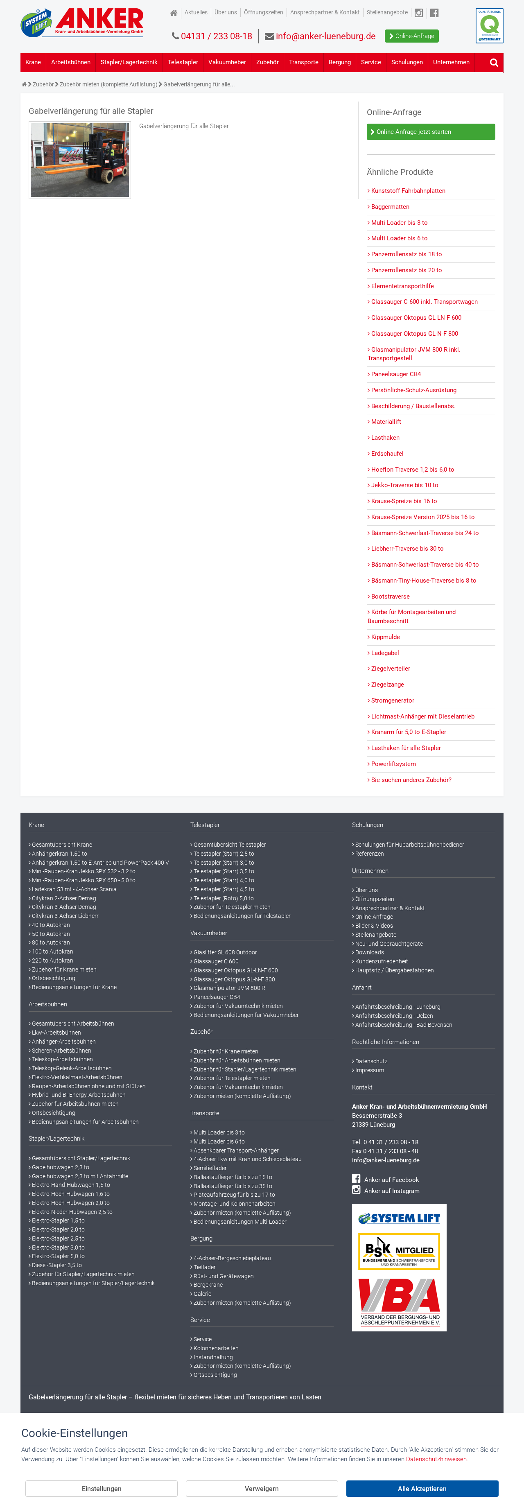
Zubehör (267, 62)
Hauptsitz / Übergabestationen (394, 970)
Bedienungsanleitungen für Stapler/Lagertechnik (93, 1283)
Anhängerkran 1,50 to (59, 853)
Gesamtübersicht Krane (61, 844)
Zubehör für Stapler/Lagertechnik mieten (83, 1274)
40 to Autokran (50, 925)
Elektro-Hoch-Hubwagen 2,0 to (70, 1203)
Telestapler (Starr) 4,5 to (223, 889)
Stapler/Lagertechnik (129, 62)
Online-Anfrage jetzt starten (413, 132)
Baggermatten (389, 206)
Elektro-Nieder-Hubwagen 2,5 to (72, 1212)
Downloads (369, 952)
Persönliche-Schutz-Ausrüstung (413, 390)
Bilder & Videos (373, 925)
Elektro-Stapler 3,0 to (58, 1247)
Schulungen (407, 62)
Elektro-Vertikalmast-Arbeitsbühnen (76, 1077)
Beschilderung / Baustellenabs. (413, 406)
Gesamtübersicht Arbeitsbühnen (72, 1023)
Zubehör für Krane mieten (64, 969)
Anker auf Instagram (391, 1191)
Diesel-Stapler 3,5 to (56, 1265)
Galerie (201, 1293)
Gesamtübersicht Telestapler (229, 844)
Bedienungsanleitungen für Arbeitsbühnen (85, 1122)
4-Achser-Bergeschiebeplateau (231, 1258)
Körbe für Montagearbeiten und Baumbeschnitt (412, 616)
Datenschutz (371, 1061)
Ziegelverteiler (390, 668)
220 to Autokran (52, 960)
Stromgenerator (392, 700)
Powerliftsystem (393, 764)
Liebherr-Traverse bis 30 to (407, 548)
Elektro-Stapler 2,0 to (58, 1229)
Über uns (226, 12)
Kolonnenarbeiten (215, 1348)
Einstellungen (102, 1489)
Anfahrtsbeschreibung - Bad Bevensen (403, 1024)
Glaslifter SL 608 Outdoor (224, 952)
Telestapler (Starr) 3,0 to (223, 862)
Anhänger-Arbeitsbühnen (63, 1041)
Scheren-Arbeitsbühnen (61, 1050)
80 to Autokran (50, 942)
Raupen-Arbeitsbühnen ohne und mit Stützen (88, 1086)
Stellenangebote (387, 12)
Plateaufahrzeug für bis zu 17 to (233, 1194)
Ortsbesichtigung (53, 978)
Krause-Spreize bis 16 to (403, 501)
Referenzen (369, 853)
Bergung (340, 62)
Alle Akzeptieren (422, 1489)
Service (371, 62)
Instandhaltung (212, 1357)
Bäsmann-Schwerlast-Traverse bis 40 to (424, 564)
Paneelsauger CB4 (395, 374)
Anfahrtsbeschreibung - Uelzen (393, 1015)
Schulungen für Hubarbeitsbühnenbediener (409, 844)
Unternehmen (451, 62)
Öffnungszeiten (263, 12)
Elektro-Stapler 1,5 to (58, 1220)
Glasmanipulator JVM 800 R (228, 988)
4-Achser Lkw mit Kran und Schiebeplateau (247, 1159)
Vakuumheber (227, 62)
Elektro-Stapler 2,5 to (58, 1238)
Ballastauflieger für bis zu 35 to (232, 1186)
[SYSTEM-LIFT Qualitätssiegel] (490, 25)
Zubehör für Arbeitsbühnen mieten (75, 1104)
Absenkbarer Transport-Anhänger (235, 1150)
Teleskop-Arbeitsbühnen (62, 1059)
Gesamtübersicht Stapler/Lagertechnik (80, 1158)
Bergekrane (207, 1284)
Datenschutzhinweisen (436, 1459)
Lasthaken (385, 437)
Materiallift (385, 421)
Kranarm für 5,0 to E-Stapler (408, 732)
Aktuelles (196, 12)
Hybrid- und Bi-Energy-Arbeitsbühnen (78, 1094)
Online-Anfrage (414, 36)
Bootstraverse (390, 596)
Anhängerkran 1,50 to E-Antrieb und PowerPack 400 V (100, 862)
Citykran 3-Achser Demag (63, 907)
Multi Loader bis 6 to (399, 238)
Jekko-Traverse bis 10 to (404, 485)
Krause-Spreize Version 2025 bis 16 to (422, 517)
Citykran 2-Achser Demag (63, 898)
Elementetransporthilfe (402, 286)
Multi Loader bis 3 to (399, 222)
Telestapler (183, 62)
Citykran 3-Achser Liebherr (65, 916)
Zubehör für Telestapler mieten (231, 907)
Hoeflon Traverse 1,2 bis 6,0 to (412, 469)
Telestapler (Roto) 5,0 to (223, 898)
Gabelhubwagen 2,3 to (60, 1167)
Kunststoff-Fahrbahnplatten (407, 190)
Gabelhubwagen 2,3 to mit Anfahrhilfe (79, 1176)
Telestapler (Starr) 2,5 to (223, 853)
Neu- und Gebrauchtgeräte (388, 943)
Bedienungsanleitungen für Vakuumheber (245, 1015)
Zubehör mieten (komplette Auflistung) (241, 1096)
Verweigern (262, 1489)
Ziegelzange (387, 684)
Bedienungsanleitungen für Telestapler (241, 916)
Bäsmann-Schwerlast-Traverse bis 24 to (424, 533)
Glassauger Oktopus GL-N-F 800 (414, 333)
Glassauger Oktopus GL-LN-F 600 (415, 317)
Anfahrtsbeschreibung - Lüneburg (397, 1006)
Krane (33, 62)
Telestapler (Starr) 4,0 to (223, 880)
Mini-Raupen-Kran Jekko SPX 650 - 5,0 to (83, 880)
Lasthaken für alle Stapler (405, 748)
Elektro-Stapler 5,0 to (58, 1256)
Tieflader (204, 1267)
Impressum (369, 1070)
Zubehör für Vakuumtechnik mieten (237, 1006)
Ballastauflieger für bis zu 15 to (232, 1177)
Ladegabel (384, 653)
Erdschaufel (387, 453)
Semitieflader (209, 1168)
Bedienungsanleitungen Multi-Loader (239, 1221)
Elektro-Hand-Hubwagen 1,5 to (70, 1185)
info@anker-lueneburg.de (386, 1160)
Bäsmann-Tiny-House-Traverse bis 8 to (423, 580)
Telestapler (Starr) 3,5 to (223, 871)
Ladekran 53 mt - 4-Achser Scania (74, 889)
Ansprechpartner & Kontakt (325, 12)
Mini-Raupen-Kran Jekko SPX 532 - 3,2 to (83, 871)
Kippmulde (385, 637)
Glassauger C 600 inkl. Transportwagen (424, 301)
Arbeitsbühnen (70, 62)
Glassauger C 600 (215, 961)
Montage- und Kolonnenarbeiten (234, 1203)
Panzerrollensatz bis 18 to (406, 254)
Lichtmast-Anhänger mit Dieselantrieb (422, 716)
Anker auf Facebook (391, 1180)
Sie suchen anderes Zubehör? (411, 780)
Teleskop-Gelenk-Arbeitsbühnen (71, 1068)
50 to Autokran (50, 934)
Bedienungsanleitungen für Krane (74, 987)
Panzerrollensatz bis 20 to (406, 270)
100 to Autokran (52, 951)
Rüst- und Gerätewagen (223, 1276)
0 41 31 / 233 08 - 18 (391, 1142)
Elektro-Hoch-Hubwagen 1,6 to (70, 1194)
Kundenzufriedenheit (381, 961)
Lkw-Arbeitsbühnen (56, 1032)
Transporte (303, 62)
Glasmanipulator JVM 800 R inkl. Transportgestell (414, 354)
